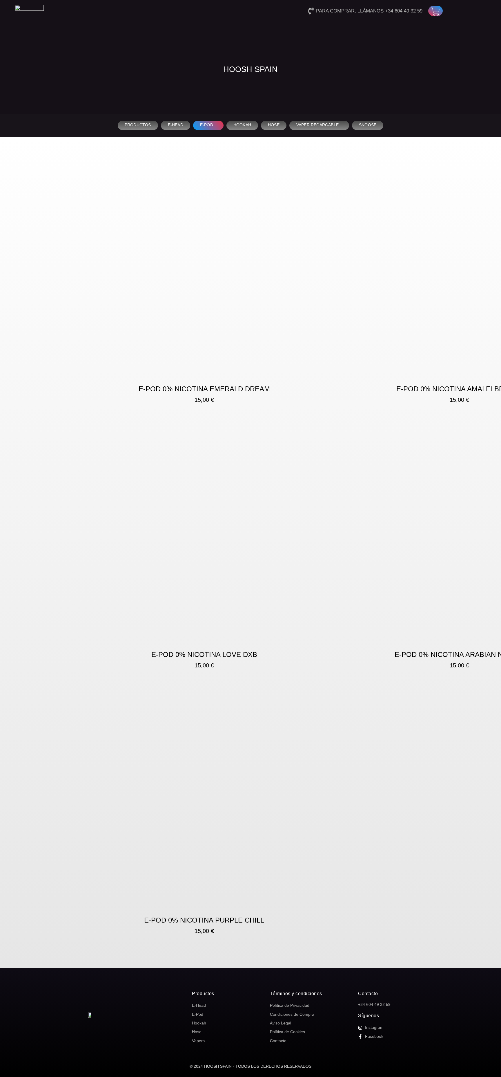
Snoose (367, 125)
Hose (273, 125)
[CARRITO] (435, 11)
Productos (138, 125)
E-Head (175, 125)
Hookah (242, 125)
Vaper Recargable (317, 125)
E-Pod (206, 125)
